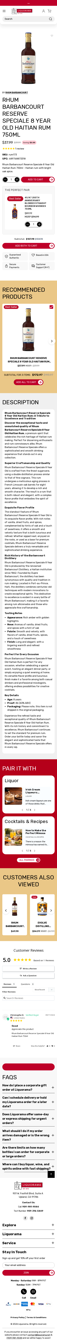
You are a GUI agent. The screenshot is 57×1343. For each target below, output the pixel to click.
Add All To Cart (26, 382)
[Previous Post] (22, 810)
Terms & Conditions (36, 1317)
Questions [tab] (25, 984)
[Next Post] (34, 810)
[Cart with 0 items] (51, 11)
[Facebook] (25, 1218)
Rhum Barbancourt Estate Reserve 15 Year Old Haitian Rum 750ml (15, 924)
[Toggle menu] (4, 11)
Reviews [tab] (7, 984)
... (28, 2)
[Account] (43, 11)
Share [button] (17, 1046)
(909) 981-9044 (14, 1338)
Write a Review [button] (30, 968)
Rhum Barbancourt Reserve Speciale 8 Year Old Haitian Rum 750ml (28, 360)
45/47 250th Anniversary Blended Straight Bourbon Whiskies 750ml (35, 203)
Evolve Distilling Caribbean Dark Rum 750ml (42, 924)
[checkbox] (51, 307)
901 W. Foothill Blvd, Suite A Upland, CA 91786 (28, 1195)
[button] (51, 340)
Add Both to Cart (26, 245)
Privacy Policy (18, 1317)
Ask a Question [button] (30, 975)
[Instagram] (31, 1218)
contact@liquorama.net (39, 1335)
